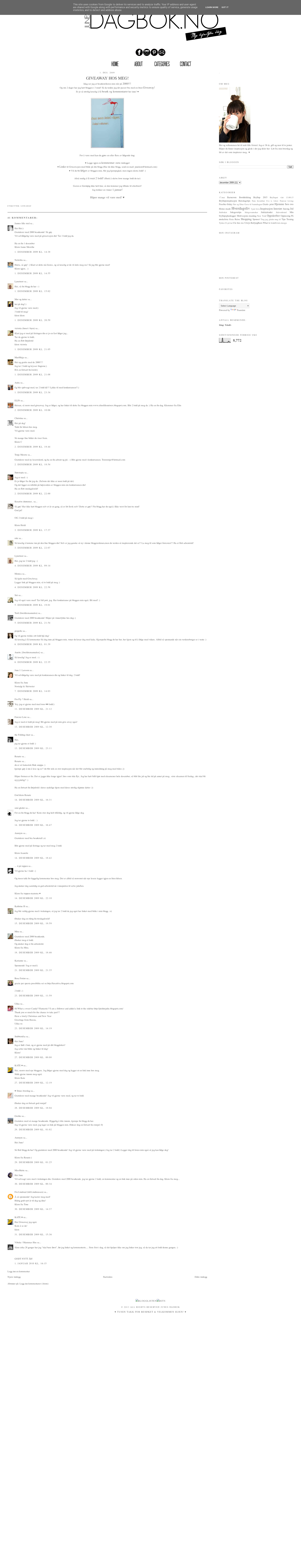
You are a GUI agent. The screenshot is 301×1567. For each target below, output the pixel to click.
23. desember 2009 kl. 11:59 (33, 995)
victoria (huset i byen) (25, 328)
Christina (19, 418)
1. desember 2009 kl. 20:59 (32, 320)
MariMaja (19, 357)
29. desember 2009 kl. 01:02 (33, 1129)
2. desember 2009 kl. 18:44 (32, 446)
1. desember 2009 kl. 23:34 (32, 392)
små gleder (20, 807)
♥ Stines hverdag (22, 1090)
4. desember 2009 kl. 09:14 (32, 565)
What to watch (270, 222)
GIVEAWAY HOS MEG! (107, 78)
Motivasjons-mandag (246, 215)
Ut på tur (228, 222)
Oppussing (285, 215)
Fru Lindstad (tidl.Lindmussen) (29, 1191)
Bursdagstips (244, 200)
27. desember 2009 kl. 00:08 (33, 1057)
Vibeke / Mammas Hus (26, 1242)
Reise (237, 219)
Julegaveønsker (251, 212)
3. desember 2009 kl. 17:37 (32, 529)
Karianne (19, 960)
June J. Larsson (22, 670)
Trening (289, 219)
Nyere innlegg (14, 1276)
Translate (241, 310)
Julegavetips (235, 212)
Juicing (286, 208)
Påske (231, 219)
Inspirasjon (266, 208)
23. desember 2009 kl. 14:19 (33, 1028)
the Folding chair (22, 734)
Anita (17, 382)
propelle (18, 630)
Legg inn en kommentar (19, 1271)
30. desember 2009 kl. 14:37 (33, 1208)
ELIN (17, 400)
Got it (225, 7)
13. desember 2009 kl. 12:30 (33, 726)
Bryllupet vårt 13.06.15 (281, 197)
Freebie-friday (225, 204)
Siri (16, 595)
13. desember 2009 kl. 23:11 (33, 748)
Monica (18, 573)
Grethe (18, 1115)
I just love (255, 208)
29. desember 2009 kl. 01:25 (33, 1162)
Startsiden (107, 1276)
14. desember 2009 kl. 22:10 (33, 898)
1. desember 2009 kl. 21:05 (32, 349)
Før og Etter (238, 204)
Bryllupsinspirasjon (228, 200)
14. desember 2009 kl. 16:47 (33, 824)
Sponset (256, 219)
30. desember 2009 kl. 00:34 (33, 1183)
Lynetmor (19, 281)
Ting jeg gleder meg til (271, 219)
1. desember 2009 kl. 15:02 (32, 291)
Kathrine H (20, 906)
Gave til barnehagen (253, 204)
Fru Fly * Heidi (22, 699)
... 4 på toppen (21, 865)
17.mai (222, 197)
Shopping (246, 219)
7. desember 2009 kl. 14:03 (32, 690)
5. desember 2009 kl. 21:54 (32, 622)
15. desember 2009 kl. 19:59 (33, 923)
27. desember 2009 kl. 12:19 (33, 1082)
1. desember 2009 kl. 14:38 (32, 251)
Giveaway (26, 206)
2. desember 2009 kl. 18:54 (32, 464)
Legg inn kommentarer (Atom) (34, 1283)
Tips (284, 219)
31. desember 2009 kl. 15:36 (33, 1234)
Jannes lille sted (22, 223)
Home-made (225, 208)
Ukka (17, 1003)
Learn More (211, 7)
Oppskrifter (273, 215)
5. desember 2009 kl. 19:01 (32, 604)
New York (261, 215)
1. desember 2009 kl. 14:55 (32, 273)
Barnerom (232, 197)
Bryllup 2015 (260, 197)
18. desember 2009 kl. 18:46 (33, 952)
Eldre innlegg (201, 1276)
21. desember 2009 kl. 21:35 (33, 970)
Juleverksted (281, 212)
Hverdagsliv (241, 208)
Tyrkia (221, 222)
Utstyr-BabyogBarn (253, 222)
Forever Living (286, 200)
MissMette (20, 1170)
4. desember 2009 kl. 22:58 (32, 587)
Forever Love (21, 716)
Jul (291, 208)
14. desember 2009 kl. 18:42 (33, 857)
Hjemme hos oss (284, 204)
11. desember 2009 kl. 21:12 (33, 708)
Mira (17, 931)
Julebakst (223, 212)
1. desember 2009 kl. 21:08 (32, 374)
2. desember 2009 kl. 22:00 (32, 493)
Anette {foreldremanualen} (27, 652)
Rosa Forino (20, 978)
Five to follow (272, 201)
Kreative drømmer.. (24, 501)
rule (16, 538)
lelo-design (282, 222)
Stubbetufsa (20, 1036)
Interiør (278, 208)
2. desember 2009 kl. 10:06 (32, 409)
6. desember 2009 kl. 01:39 (32, 644)
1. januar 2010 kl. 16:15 (31, 1263)
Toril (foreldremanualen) (26, 612)
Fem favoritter (258, 200)
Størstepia (19, 472)
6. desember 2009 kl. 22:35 (32, 662)
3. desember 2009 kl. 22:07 (32, 547)
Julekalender (267, 212)
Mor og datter (21, 299)
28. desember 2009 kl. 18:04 (33, 1107)
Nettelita (19, 259)
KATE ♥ (19, 1065)
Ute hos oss (238, 222)
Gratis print (268, 204)
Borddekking (245, 197)
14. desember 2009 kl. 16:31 (33, 799)
